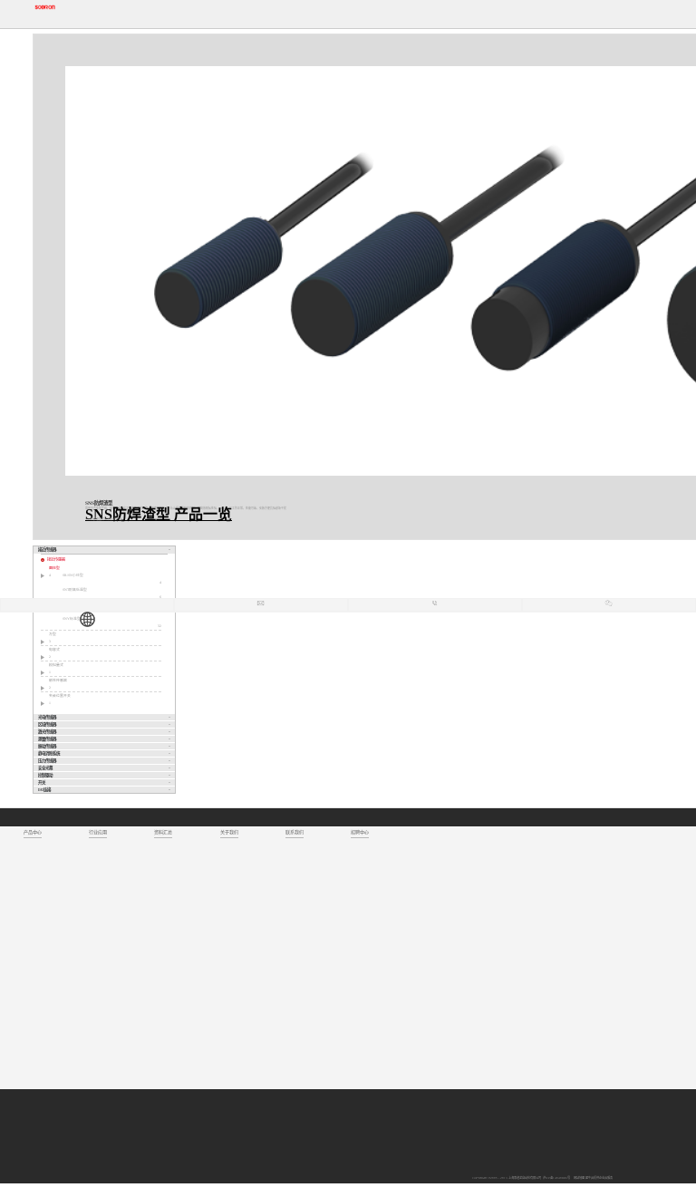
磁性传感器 (58, 680)
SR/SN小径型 (73, 575)
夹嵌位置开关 (60, 696)
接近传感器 (56, 559)
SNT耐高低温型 (75, 590)
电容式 (54, 650)
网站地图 (578, 1178)
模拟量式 (56, 665)
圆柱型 (54, 568)
